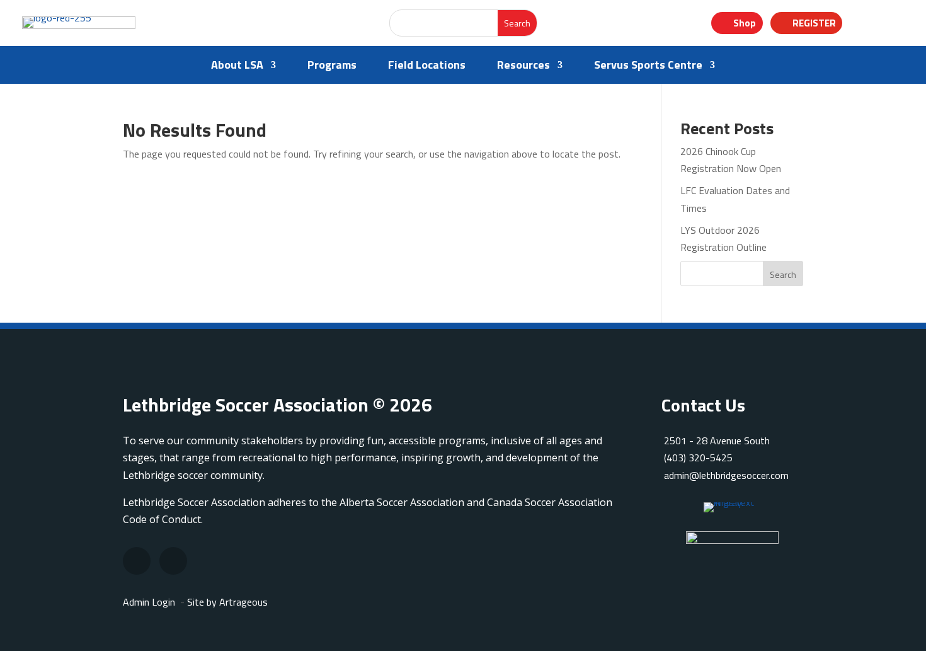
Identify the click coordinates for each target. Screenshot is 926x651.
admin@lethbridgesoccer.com (726, 475)
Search (783, 274)
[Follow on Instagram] (137, 561)
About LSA (237, 66)
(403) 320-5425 (698, 457)
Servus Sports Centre (648, 66)
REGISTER (814, 23)
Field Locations (427, 66)
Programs (332, 66)
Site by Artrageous (227, 601)
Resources (523, 66)
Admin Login (149, 601)
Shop (744, 23)
